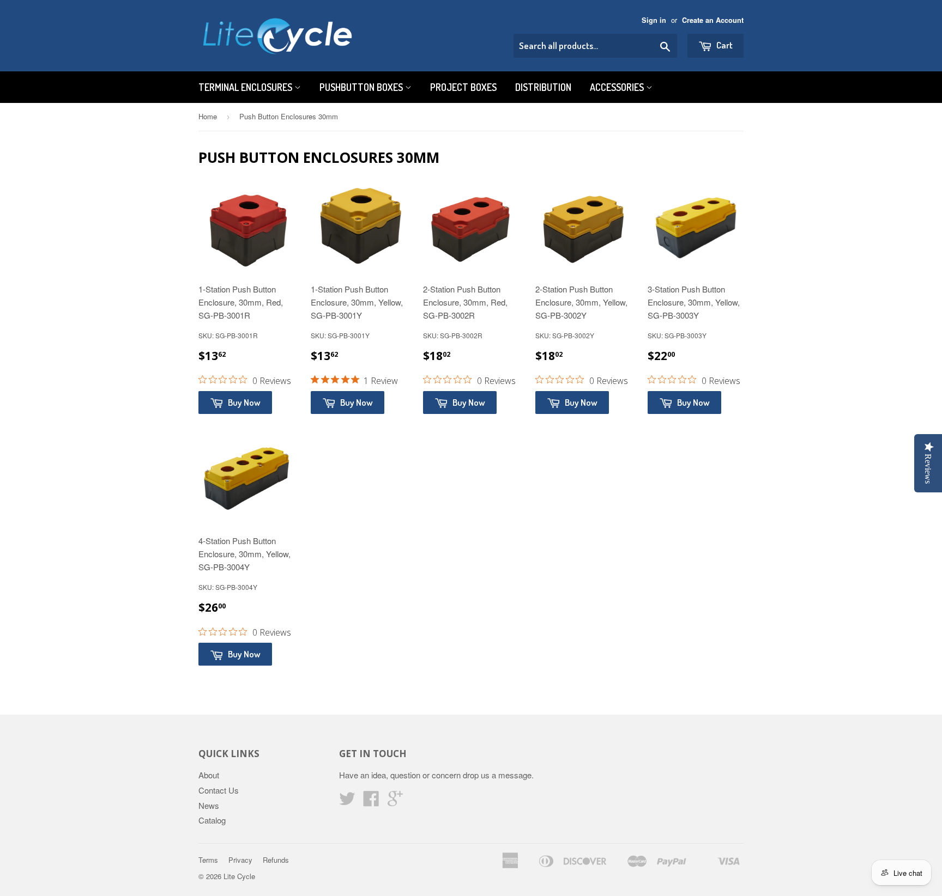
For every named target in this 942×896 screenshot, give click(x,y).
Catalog (212, 820)
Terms (208, 860)
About (208, 775)
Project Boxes (463, 87)
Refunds (276, 860)
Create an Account (713, 20)
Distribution (543, 87)
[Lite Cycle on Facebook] (371, 801)
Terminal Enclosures (246, 87)
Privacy (240, 860)
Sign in (654, 20)
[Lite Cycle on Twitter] (347, 801)
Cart (724, 45)
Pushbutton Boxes (362, 87)
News (208, 805)
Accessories (618, 87)
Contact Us (218, 790)
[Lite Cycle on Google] (395, 801)
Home (207, 116)
